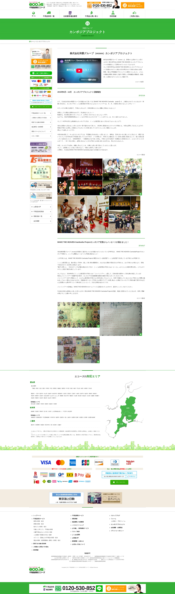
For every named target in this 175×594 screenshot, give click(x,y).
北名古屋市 (46, 395)
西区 (44, 388)
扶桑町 (92, 395)
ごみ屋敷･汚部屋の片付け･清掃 (42, 535)
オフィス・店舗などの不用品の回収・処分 (46, 537)
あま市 (52, 395)
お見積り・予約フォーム (118, 521)
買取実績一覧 (38, 216)
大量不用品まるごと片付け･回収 (43, 532)
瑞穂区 (59, 388)
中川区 (67, 388)
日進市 (41, 395)
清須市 (69, 393)
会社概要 (36, 221)
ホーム (33, 41)
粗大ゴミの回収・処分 (40, 526)
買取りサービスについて (39, 131)
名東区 (86, 388)
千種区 (33, 388)
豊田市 (54, 398)
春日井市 (54, 393)
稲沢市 (41, 393)
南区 (75, 388)
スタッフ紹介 (35, 136)
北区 (40, 388)
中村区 (47, 388)
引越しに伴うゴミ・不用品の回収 (43, 529)
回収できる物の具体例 (38, 122)
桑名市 (32, 425)
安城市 (32, 398)
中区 (51, 388)
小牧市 (77, 393)
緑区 (82, 388)
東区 (37, 388)
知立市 (49, 398)
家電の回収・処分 (39, 524)
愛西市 (32, 393)
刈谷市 (41, 398)
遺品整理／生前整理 (37, 127)
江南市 (73, 393)
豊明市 (37, 395)
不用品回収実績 (39, 211)
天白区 (90, 388)
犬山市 (45, 393)
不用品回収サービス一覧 (39, 113)
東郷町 (61, 395)
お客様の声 (37, 207)
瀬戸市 (82, 393)
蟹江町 (79, 395)
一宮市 (37, 393)
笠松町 (37, 411)
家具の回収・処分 (39, 521)
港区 (71, 388)
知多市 (86, 393)
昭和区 (55, 388)
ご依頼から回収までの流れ (39, 117)
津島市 (90, 393)
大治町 (75, 395)
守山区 (78, 388)
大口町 (88, 395)
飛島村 (71, 395)
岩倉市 (49, 393)
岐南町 (32, 411)
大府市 (64, 393)
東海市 (94, 393)
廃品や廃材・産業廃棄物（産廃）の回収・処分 (47, 540)
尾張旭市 (60, 393)
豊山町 (84, 395)
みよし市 (57, 395)
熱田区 (63, 388)
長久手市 (66, 395)
